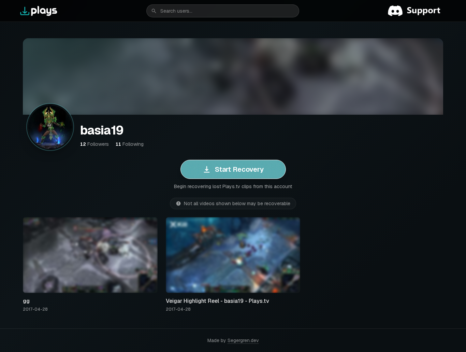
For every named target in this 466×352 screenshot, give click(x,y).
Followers (94, 144)
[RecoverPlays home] (39, 10)
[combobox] (222, 10)
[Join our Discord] (417, 10)
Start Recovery (239, 169)
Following (130, 144)
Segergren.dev (243, 340)
